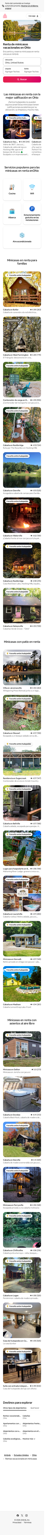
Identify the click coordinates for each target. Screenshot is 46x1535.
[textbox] (12, 71)
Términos (27, 1522)
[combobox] (22, 62)
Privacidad (17, 1522)
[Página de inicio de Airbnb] (5, 16)
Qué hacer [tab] (35, 1408)
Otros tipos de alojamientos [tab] (14, 1408)
